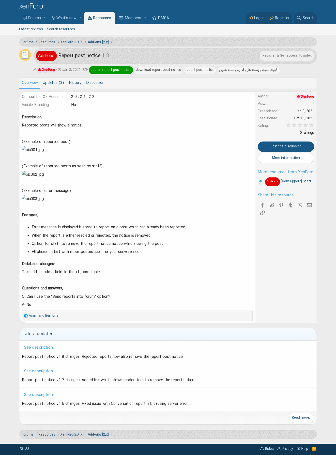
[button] (44, 18)
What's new (66, 18)
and (44, 315)
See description (38, 348)
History (75, 83)
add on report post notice (111, 70)
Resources (102, 18)
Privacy (287, 449)
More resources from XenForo (285, 172)
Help (304, 449)
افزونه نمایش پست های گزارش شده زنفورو (248, 70)
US (26, 448)
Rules (269, 449)
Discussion (95, 83)
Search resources (61, 29)
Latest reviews (31, 29)
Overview (30, 83)
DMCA (163, 18)
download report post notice (158, 70)
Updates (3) (53, 83)
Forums (34, 18)
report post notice (199, 70)
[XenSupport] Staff (289, 181)
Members (133, 18)
